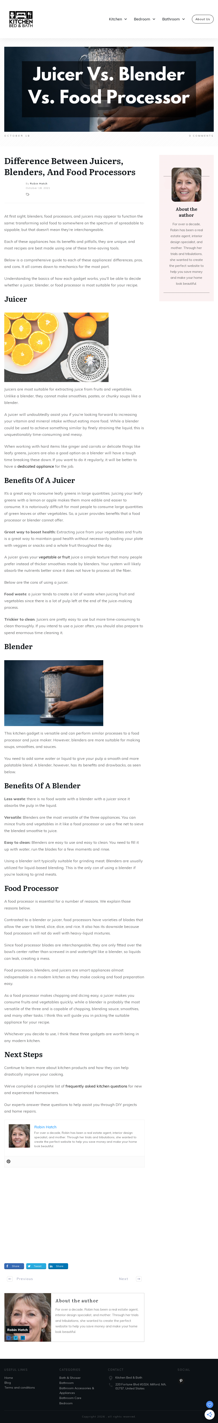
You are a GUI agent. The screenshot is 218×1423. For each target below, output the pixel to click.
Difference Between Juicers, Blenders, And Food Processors (69, 166)
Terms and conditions (19, 1387)
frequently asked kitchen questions (96, 1086)
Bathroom (66, 1383)
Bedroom (66, 1403)
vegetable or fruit (54, 557)
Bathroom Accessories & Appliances (76, 1390)
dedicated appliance (35, 466)
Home (8, 1378)
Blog (7, 1383)
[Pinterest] (8, 1162)
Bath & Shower (70, 1378)
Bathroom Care (70, 1398)
